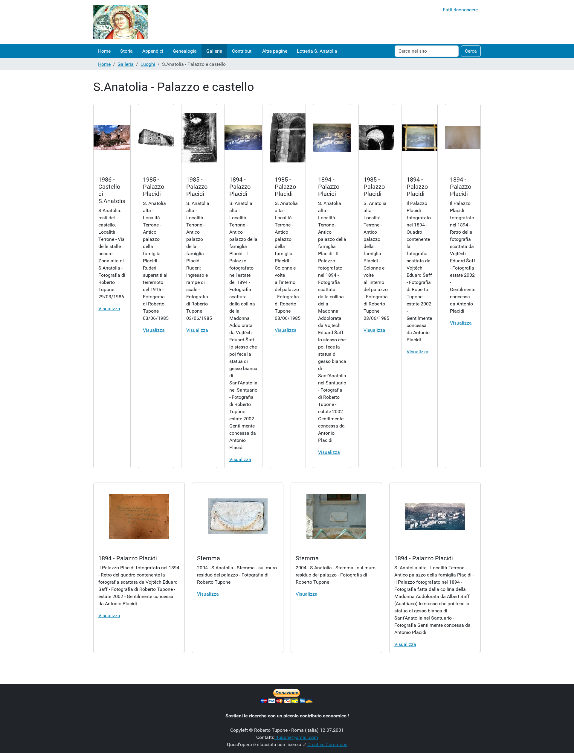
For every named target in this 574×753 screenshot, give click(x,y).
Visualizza (109, 308)
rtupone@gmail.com (296, 737)
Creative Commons (327, 744)
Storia (126, 51)
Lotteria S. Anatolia (317, 51)
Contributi (242, 51)
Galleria (214, 51)
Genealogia (185, 51)
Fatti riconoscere (460, 10)
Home (104, 51)
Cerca (471, 51)
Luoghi (148, 64)
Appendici (152, 51)
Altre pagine (274, 51)
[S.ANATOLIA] (120, 22)
